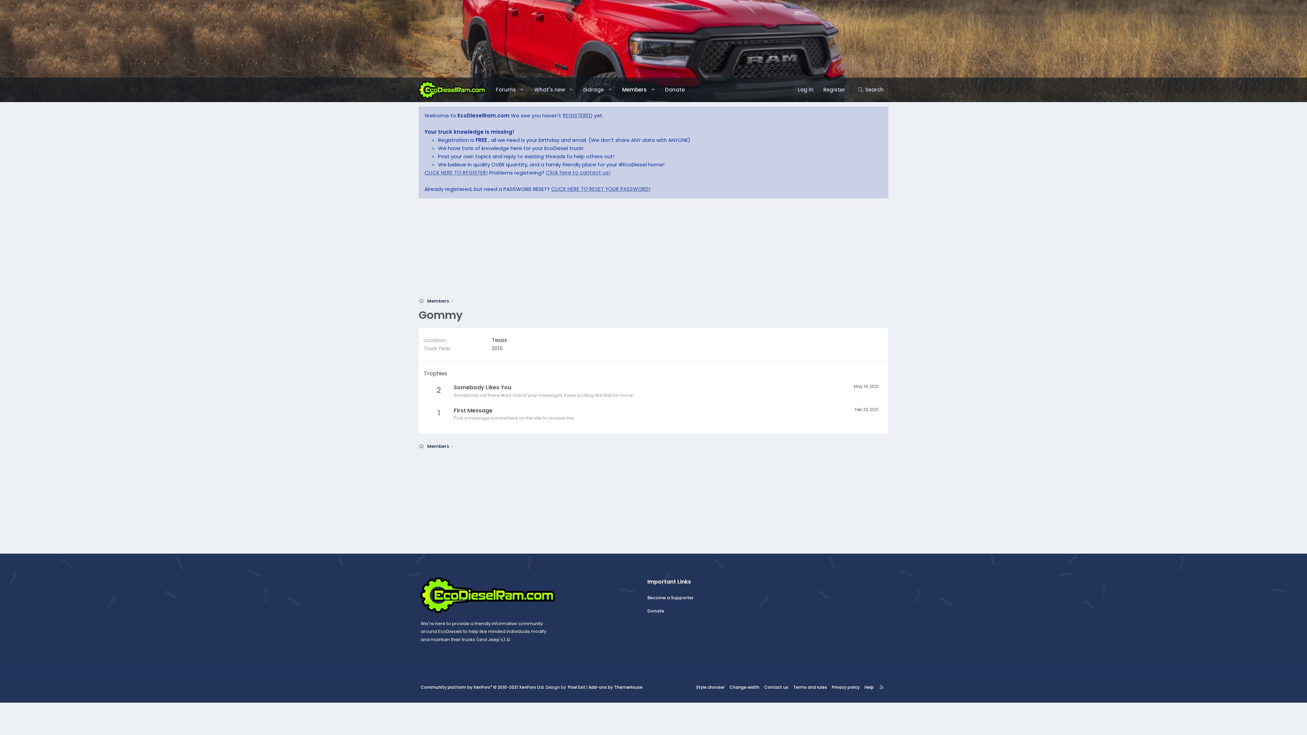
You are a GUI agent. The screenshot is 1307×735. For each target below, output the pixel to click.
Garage (593, 89)
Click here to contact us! (578, 172)
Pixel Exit (576, 687)
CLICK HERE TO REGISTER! (456, 172)
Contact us (776, 687)
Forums (506, 89)
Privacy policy (846, 687)
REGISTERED (578, 115)
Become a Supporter (670, 597)
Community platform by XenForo (483, 687)
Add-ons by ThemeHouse (615, 687)
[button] (522, 90)
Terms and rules (810, 687)
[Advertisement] (623, 250)
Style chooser (710, 687)
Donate (675, 89)
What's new (549, 89)
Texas (499, 340)
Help (869, 687)
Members (634, 89)
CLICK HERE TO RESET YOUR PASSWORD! (600, 189)
